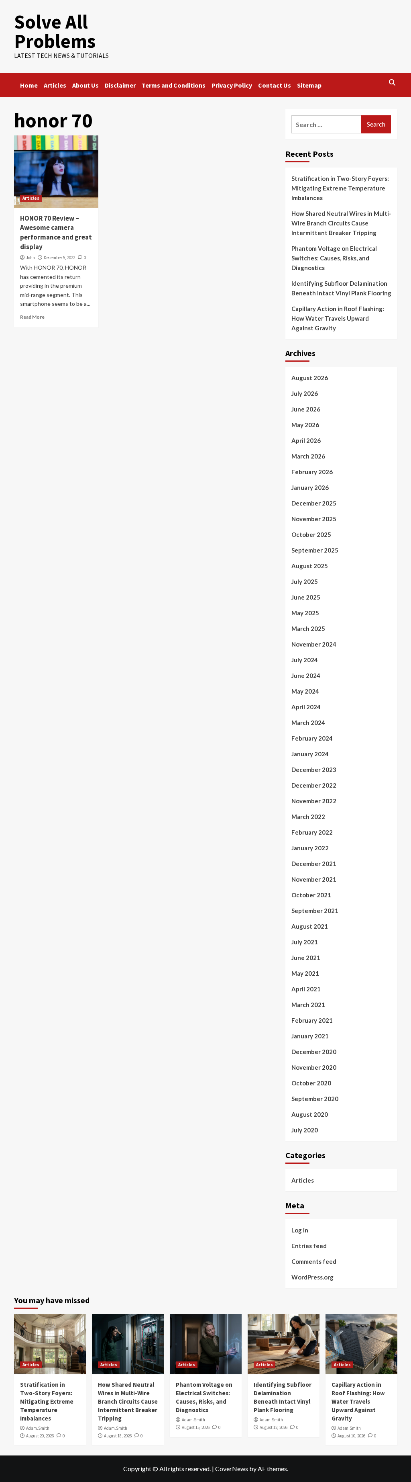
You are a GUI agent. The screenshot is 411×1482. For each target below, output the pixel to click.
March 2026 (308, 456)
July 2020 (304, 1130)
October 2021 (311, 895)
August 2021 (309, 926)
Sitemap (309, 85)
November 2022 (313, 800)
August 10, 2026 (351, 1436)
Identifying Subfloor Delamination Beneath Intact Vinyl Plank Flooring (341, 288)
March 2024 (308, 722)
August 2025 (309, 565)
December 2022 (313, 785)
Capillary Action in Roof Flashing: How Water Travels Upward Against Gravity (337, 318)
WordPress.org (312, 1277)
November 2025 (313, 518)
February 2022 (312, 832)
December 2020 (313, 1051)
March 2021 (308, 1004)
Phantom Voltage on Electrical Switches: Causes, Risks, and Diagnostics (334, 258)
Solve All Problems (55, 31)
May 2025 (305, 612)
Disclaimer (120, 85)
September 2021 (314, 910)
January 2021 (310, 1036)
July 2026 (304, 393)
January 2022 (310, 848)
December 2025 (313, 503)
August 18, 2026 (118, 1436)
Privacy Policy (232, 85)
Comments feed (313, 1261)
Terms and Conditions (174, 85)
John (30, 257)
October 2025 (311, 534)
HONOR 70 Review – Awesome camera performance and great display (56, 232)
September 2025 (314, 550)
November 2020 (313, 1067)
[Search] (392, 83)
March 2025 (308, 628)
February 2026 (312, 471)
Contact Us (274, 85)
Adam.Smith (37, 1428)
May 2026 (305, 424)
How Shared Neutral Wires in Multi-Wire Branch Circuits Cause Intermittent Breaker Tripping (341, 223)
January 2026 (310, 487)
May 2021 (305, 973)
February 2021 (312, 1020)
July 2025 (304, 581)
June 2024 (305, 675)
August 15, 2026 (196, 1427)
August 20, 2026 (40, 1436)
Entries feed (309, 1245)
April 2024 (306, 706)
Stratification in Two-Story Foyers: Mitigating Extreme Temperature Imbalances (340, 188)
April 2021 (306, 989)
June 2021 (305, 957)
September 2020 (314, 1098)
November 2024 (313, 644)
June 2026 (305, 409)
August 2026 (309, 377)
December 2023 (313, 769)
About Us (85, 85)
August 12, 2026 (273, 1427)
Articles (55, 85)
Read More (32, 317)
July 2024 (304, 659)
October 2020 (311, 1083)
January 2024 (310, 753)
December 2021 (313, 863)
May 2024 (305, 691)
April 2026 (306, 440)
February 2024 (312, 738)
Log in (299, 1230)
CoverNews (231, 1468)
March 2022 (308, 816)
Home (29, 85)
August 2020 (309, 1114)
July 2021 (304, 942)
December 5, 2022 (59, 257)
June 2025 (305, 597)
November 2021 (313, 879)
